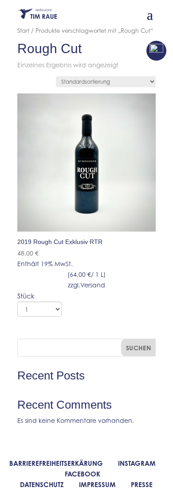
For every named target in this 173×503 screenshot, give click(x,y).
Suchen (138, 348)
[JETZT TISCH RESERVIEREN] (156, 51)
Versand (92, 285)
